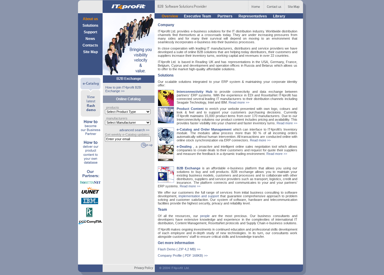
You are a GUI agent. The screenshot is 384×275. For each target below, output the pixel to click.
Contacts (90, 45)
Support (90, 32)
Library (279, 16)
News (90, 39)
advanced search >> (134, 130)
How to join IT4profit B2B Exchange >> (123, 89)
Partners (225, 16)
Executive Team (198, 16)
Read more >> (239, 102)
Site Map (90, 52)
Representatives (253, 16)
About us (90, 19)
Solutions (90, 25)
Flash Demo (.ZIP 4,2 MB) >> (179, 249)
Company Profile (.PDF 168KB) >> (183, 255)
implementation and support (199, 196)
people (206, 216)
